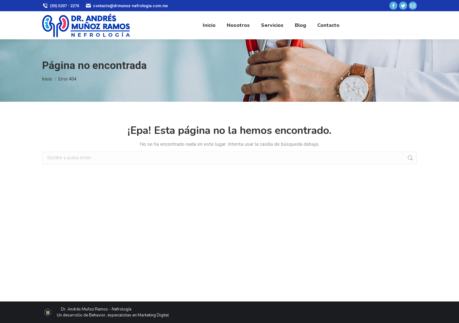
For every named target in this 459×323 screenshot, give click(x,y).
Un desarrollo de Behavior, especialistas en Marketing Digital (113, 315)
